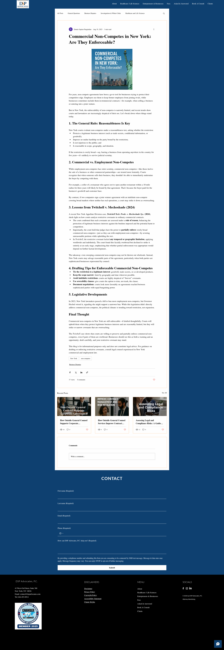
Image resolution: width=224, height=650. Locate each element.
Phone (64, 528)
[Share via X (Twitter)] (76, 372)
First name (66, 491)
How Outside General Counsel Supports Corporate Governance (73, 422)
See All (164, 393)
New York (73, 358)
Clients (139, 611)
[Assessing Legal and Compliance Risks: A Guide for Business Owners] (150, 406)
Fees (139, 600)
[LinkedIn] (190, 588)
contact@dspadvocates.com (30, 594)
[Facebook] (183, 588)
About (139, 588)
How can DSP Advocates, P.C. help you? (77, 540)
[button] (114, 3)
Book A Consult (143, 607)
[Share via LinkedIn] (81, 372)
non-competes (85, 358)
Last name (66, 503)
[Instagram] (186, 588)
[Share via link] (87, 372)
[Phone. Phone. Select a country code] (61, 533)
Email (64, 515)
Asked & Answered (144, 603)
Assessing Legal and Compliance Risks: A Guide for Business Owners (148, 422)
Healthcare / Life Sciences (145, 592)
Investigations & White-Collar (111, 13)
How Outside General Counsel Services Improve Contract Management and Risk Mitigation (111, 422)
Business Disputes (90, 13)
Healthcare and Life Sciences (135, 13)
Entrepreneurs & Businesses (145, 596)
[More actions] (153, 29)
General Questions (74, 13)
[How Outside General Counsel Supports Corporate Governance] (74, 406)
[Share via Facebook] (70, 372)
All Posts (60, 13)
